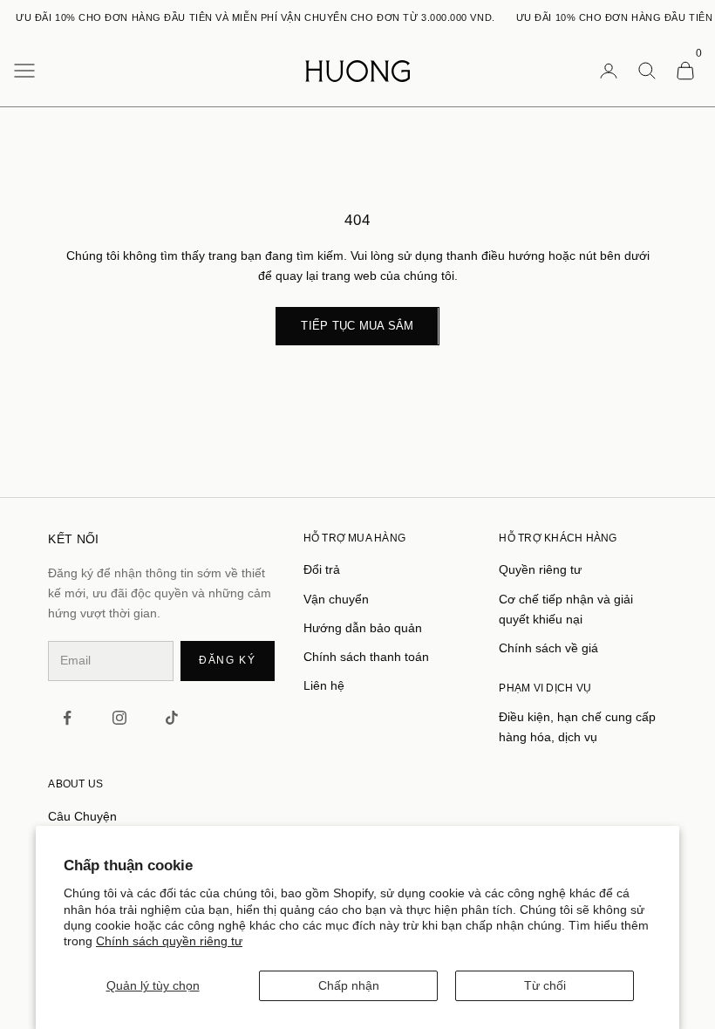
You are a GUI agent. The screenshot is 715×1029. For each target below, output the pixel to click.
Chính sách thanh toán (366, 657)
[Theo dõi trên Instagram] (119, 717)
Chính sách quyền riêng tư (169, 941)
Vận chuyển (336, 599)
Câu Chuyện (82, 816)
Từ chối (545, 985)
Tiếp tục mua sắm (357, 325)
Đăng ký (227, 660)
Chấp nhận (348, 985)
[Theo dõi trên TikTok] (172, 717)
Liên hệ (323, 685)
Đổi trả (321, 569)
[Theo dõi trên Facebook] (67, 717)
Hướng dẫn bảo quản (362, 628)
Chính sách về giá (548, 648)
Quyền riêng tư (540, 569)
